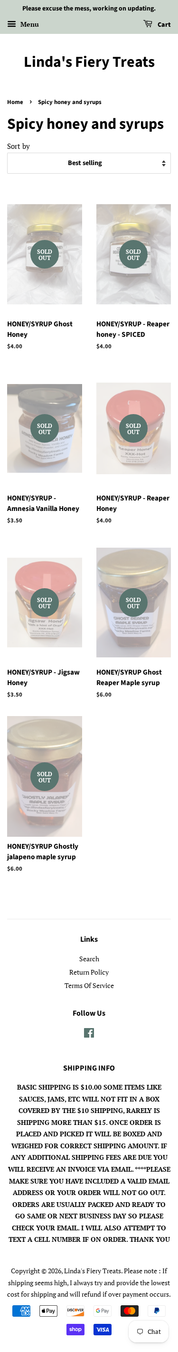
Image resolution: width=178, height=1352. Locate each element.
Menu (29, 24)
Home (15, 102)
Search (89, 958)
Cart (163, 25)
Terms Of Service (89, 985)
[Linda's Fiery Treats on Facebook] (89, 1034)
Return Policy (89, 972)
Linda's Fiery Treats (89, 62)
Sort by (18, 146)
